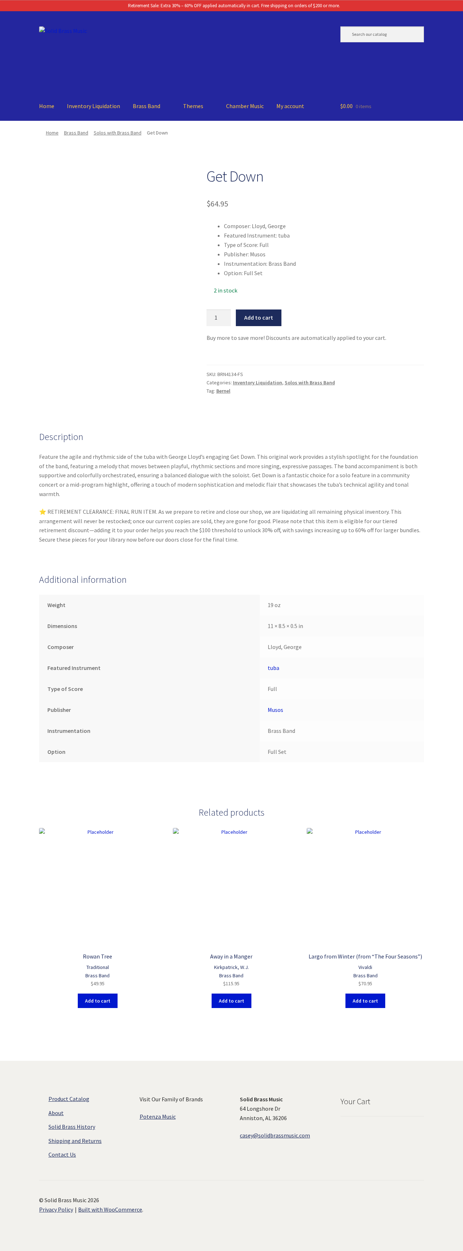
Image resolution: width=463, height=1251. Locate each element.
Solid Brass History (71, 1126)
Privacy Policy (56, 1209)
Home (46, 106)
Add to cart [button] (97, 1001)
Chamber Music (245, 106)
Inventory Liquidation (93, 106)
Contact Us (62, 1154)
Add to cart (258, 317)
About (56, 1112)
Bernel (223, 391)
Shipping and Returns (75, 1140)
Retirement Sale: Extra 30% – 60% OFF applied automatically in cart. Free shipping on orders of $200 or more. (233, 6)
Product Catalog (68, 1098)
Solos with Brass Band (117, 132)
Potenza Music (158, 1116)
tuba (273, 667)
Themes (193, 106)
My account (290, 106)
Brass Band (146, 106)
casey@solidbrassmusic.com (275, 1135)
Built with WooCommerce (110, 1209)
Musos (275, 709)
